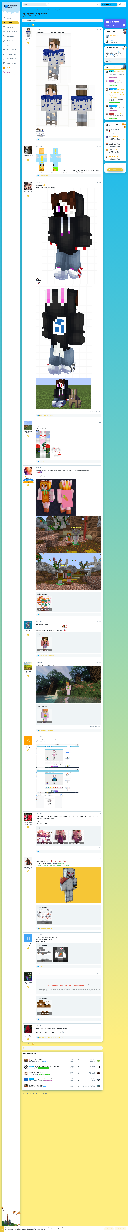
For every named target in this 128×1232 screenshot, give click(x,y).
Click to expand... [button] (69, 992)
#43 (100, 182)
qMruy (110, 136)
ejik (110, 56)
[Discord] (124, 25)
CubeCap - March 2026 (36, 1085)
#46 (100, 621)
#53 (100, 1026)
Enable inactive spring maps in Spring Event (47, 1066)
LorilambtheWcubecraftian (89, 1086)
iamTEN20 (92, 1074)
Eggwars (115, 105)
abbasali (117, 129)
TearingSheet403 (33, 1080)
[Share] (98, 29)
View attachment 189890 (69, 982)
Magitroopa (108, 52)
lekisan (93, 1080)
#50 (100, 858)
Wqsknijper (111, 143)
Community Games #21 (36, 1072)
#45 (100, 468)
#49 (100, 813)
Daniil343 (117, 53)
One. (30, 1068)
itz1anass (111, 129)
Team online (111, 31)
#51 (100, 935)
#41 (100, 29)
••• (124, 133)
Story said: (40, 977)
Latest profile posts (112, 125)
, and (47, 415)
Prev (25, 24)
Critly (116, 143)
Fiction (110, 149)
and (43, 175)
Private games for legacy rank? (43, 1079)
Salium (107, 55)
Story (26, 16)
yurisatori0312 (115, 56)
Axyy (121, 55)
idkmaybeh (117, 55)
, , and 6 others (52, 1037)
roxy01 (121, 53)
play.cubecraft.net (109, 4)
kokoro (107, 56)
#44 (100, 422)
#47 (100, 662)
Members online (112, 48)
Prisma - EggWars (116, 81)
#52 (100, 973)
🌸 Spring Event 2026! (35, 1060)
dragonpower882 (110, 53)
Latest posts (111, 67)
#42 (100, 146)
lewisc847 (92, 1061)
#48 (100, 737)
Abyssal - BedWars (117, 114)
